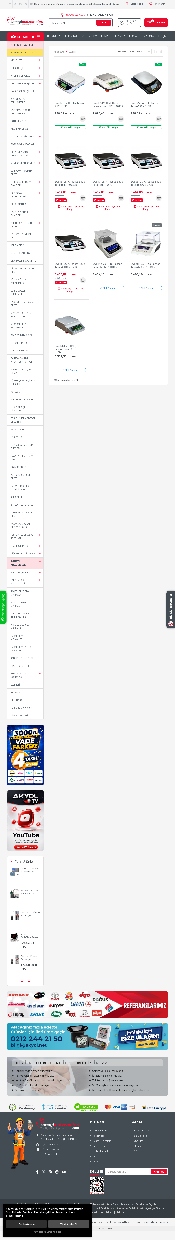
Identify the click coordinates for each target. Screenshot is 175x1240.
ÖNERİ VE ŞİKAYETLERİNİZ (94, 36)
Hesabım (138, 1146)
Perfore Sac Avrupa (22, 708)
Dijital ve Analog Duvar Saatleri (20, 153)
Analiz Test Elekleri (22, 658)
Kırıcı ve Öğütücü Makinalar (20, 626)
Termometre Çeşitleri (23, 83)
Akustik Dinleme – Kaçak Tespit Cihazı (21, 360)
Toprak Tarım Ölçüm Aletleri (22, 446)
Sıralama (122, 51)
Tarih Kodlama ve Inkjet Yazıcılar (20, 615)
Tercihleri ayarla (26, 1224)
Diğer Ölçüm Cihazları (23, 553)
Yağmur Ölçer (18, 467)
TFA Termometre (20, 546)
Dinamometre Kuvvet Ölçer (22, 270)
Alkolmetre (17, 497)
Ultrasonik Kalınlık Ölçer (21, 172)
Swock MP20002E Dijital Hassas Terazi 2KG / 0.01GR (108, 105)
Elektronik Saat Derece (101, 1208)
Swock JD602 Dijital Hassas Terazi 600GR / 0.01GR (145, 265)
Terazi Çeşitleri (19, 68)
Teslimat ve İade (101, 1151)
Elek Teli (15, 684)
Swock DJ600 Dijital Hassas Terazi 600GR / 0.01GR (107, 265)
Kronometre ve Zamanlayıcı (19, 325)
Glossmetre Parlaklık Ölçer (23, 514)
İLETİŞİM (162, 36)
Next (28, 981)
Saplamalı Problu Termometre (21, 111)
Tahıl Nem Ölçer (19, 121)
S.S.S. (137, 1151)
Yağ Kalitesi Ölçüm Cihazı (21, 371)
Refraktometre (19, 343)
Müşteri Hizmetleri (89, 15)
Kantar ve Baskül (20, 75)
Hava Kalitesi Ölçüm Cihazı (22, 457)
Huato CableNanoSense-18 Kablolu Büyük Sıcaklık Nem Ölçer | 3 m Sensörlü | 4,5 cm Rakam (30, 917)
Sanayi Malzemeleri (19, 563)
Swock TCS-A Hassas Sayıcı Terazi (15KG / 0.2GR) (146, 183)
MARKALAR (149, 36)
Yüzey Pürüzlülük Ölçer (20, 476)
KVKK (95, 1161)
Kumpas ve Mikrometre (23, 163)
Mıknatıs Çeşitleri (20, 572)
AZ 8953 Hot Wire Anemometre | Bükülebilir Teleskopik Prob (30, 873)
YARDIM (137, 1122)
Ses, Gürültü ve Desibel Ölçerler (23, 420)
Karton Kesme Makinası (18, 604)
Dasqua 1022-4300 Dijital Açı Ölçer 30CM (28, 961)
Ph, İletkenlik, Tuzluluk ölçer (23, 224)
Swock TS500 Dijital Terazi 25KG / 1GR (69, 105)
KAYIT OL (159, 1172)
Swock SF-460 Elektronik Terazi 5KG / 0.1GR (144, 105)
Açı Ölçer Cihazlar (155, 1208)
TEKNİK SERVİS (70, 36)
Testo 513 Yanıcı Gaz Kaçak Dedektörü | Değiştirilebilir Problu (29, 939)
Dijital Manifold (20, 204)
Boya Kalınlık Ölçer (21, 335)
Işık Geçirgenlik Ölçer (22, 505)
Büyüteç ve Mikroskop (23, 136)
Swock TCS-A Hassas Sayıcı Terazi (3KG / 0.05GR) (70, 183)
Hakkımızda (98, 1135)
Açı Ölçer (16, 391)
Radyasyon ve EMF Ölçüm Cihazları (21, 525)
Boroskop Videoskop (22, 144)
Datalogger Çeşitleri (22, 91)
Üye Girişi (139, 1141)
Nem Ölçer (16, 60)
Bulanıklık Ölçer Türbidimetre (20, 487)
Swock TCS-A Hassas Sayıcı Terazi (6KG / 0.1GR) (108, 183)
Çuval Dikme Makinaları (17, 637)
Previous (21, 981)
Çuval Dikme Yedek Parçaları (21, 648)
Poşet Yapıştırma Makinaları (20, 593)
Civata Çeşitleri (19, 715)
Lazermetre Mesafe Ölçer (22, 235)
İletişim (96, 1156)
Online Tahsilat (100, 1130)
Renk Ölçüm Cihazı (21, 253)
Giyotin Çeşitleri (20, 666)
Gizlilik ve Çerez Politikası (49, 1231)
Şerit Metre (17, 245)
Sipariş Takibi (137, 3)
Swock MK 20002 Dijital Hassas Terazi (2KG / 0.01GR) (67, 349)
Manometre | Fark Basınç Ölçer (21, 314)
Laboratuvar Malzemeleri (18, 581)
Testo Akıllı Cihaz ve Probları (22, 536)
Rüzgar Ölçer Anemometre (18, 281)
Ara (103, 22)
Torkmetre (17, 437)
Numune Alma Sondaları (18, 675)
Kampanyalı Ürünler (22, 52)
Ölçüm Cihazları (22, 45)
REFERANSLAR (118, 36)
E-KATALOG (135, 36)
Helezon (15, 692)
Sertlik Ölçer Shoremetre (18, 292)
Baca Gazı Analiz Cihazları (20, 213)
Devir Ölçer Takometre (23, 260)
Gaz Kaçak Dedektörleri (18, 194)
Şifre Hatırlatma (142, 1130)
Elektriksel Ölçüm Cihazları (21, 183)
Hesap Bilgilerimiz (102, 1141)
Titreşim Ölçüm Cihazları (19, 408)
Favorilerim (159, 3)
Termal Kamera (19, 350)
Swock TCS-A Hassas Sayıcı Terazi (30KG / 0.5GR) (70, 265)
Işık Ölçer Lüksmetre (22, 399)
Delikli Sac (16, 700)
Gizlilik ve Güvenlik (102, 1146)
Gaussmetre (17, 429)
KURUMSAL (97, 1122)
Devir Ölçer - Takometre (119, 1204)
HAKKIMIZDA (53, 36)
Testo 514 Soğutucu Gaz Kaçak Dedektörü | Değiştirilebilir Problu (31, 895)
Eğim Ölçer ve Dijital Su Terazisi (23, 382)
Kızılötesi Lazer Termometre (19, 100)
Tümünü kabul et (68, 1224)
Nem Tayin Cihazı (20, 129)
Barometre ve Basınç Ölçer (22, 303)
